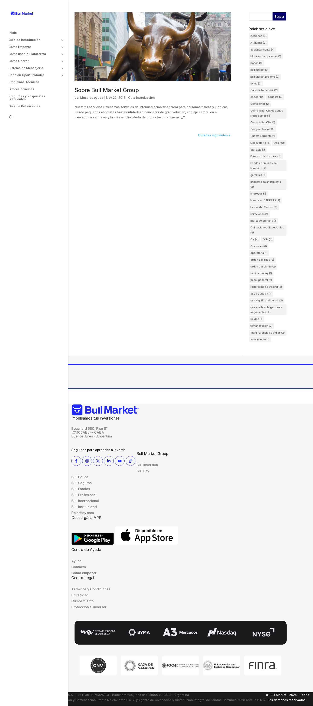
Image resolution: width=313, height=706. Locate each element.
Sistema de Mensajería (26, 68)
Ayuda (76, 561)
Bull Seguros (81, 483)
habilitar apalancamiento (265, 184)
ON (254, 239)
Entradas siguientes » (214, 135)
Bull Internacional (85, 501)
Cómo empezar (83, 573)
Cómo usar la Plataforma (27, 54)
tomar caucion (261, 325)
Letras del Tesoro (263, 207)
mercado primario (263, 220)
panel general (261, 280)
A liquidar (258, 42)
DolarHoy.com (82, 513)
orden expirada (262, 259)
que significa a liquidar (266, 300)
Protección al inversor (88, 607)
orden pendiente (263, 266)
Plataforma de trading (266, 286)
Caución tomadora (264, 90)
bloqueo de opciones (265, 56)
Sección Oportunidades (27, 75)
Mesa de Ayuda (91, 97)
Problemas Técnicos (24, 82)
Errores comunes (21, 89)
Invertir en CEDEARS (265, 200)
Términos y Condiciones (90, 589)
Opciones (258, 246)
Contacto (78, 567)
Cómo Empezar (20, 47)
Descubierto (260, 142)
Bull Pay (142, 471)
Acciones (258, 36)
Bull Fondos (80, 489)
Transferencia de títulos (267, 332)
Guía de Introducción (24, 40)
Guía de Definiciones (24, 106)
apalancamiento (262, 49)
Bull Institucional (84, 507)
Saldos (256, 319)
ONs (267, 239)
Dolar (279, 142)
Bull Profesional (83, 495)
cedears (275, 97)
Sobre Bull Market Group (107, 90)
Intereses (258, 193)
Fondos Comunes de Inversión (263, 165)
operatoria (258, 252)
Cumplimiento (82, 601)
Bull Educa (79, 477)
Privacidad (79, 595)
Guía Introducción (141, 97)
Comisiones (260, 103)
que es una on (260, 293)
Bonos (256, 63)
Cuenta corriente (262, 136)
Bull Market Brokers (264, 76)
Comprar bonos (262, 129)
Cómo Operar (19, 61)
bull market (259, 69)
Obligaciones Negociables (267, 230)
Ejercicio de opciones (265, 156)
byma (255, 83)
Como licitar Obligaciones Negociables (266, 113)
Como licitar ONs (262, 122)
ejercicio (257, 149)
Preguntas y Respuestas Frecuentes (27, 98)
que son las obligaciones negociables (266, 310)
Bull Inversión (147, 465)
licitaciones (259, 214)
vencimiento (259, 339)
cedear (257, 97)
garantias (258, 175)
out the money (261, 273)
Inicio (13, 33)
